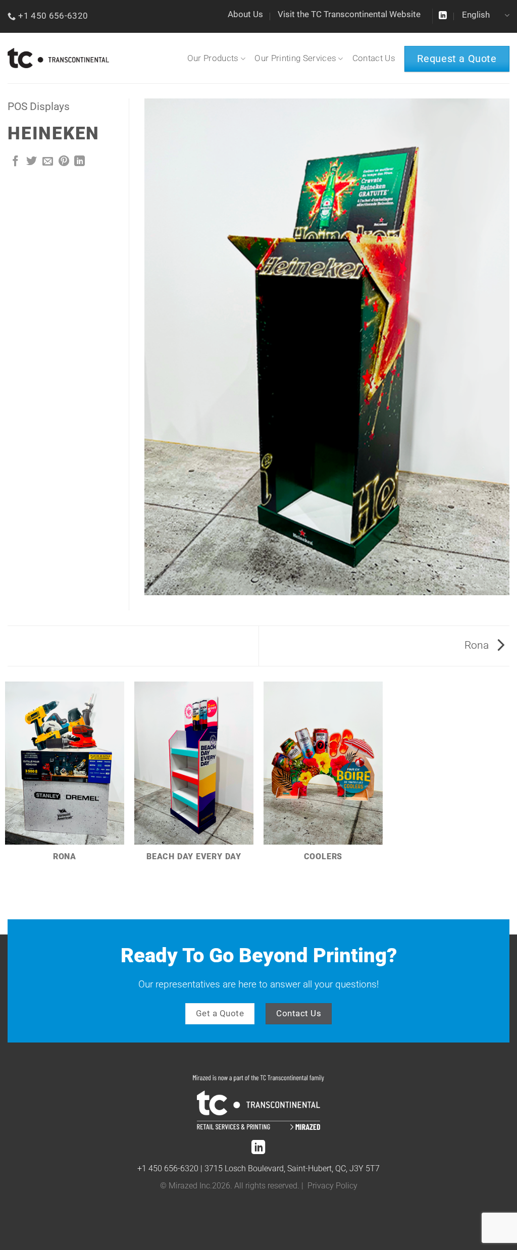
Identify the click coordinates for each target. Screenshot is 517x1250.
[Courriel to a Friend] (47, 162)
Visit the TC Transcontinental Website (349, 14)
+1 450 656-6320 (167, 1168)
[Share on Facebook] (15, 162)
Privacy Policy (332, 1185)
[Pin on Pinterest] (64, 162)
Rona (477, 645)
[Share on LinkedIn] (79, 162)
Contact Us (373, 58)
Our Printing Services (295, 58)
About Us (245, 14)
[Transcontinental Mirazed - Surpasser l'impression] (58, 58)
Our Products (213, 58)
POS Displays (39, 106)
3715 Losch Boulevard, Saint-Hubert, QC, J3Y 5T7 (292, 1168)
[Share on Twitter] (31, 162)
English (476, 15)
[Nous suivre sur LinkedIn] (443, 16)
